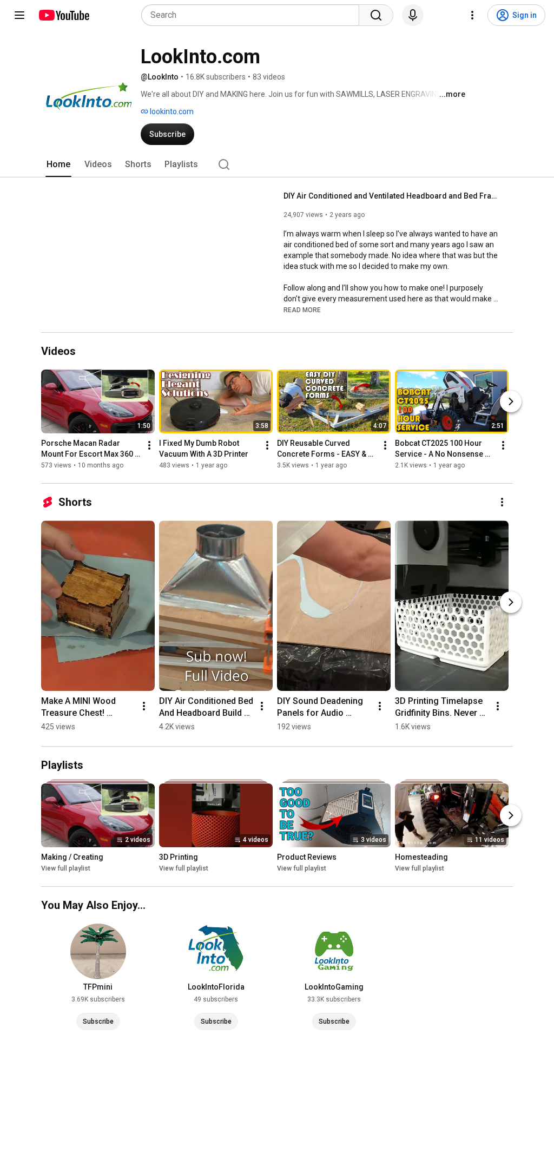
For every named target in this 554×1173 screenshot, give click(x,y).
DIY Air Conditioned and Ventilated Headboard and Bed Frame (391, 196)
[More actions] (149, 445)
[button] (302, 309)
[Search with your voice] (413, 15)
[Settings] (472, 15)
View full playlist (65, 868)
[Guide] (19, 15)
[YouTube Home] (63, 15)
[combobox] (253, 15)
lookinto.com (171, 111)
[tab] (58, 164)
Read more (302, 310)
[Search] (376, 15)
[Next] (511, 401)
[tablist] (277, 164)
